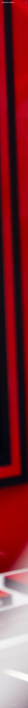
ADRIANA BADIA (7, 2)
